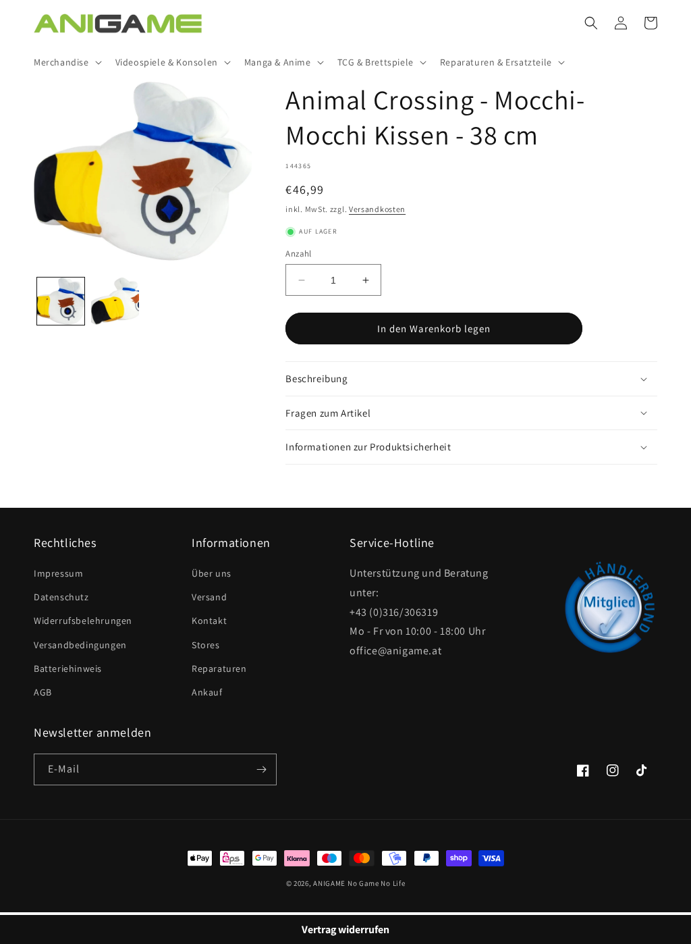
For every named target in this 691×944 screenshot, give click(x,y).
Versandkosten (377, 209)
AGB (43, 692)
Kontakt (209, 620)
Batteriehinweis (68, 668)
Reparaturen (219, 668)
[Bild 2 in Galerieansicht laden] (114, 301)
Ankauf (207, 692)
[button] (66, 62)
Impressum (58, 573)
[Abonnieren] (261, 769)
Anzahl (298, 253)
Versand (209, 597)
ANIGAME (329, 883)
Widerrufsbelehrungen (83, 620)
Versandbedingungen (80, 645)
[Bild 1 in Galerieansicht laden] (60, 301)
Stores (206, 645)
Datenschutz (61, 597)
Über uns (211, 573)
